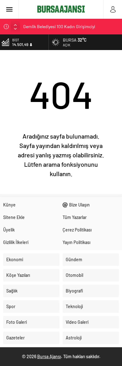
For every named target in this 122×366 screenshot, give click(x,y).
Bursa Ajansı (49, 356)
